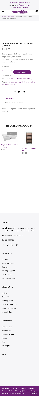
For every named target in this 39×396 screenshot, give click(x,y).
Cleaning (5, 267)
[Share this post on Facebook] (15, 92)
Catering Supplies (8, 271)
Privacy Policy (7, 312)
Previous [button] (7, 26)
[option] (19, 26)
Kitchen (14, 79)
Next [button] (34, 26)
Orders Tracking (8, 334)
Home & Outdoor (8, 263)
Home (4, 17)
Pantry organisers (8, 85)
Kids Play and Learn (9, 278)
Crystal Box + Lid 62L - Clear (9, 146)
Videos (4, 338)
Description (9, 99)
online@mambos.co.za (24, 2)
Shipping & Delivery (9, 308)
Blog (3, 342)
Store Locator (7, 327)
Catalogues (6, 346)
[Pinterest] (17, 245)
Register (5, 293)
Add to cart (22, 72)
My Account (6, 331)
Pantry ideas (22, 79)
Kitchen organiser (28, 82)
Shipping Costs (7, 301)
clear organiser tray (13, 82)
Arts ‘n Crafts (6, 274)
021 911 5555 (13, 2)
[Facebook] (3, 245)
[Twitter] (8, 245)
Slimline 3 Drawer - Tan (28, 149)
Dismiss (34, 393)
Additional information (14, 103)
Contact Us (6, 297)
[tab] (9, 99)
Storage (11, 17)
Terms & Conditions (9, 304)
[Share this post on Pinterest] (24, 92)
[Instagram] (13, 245)
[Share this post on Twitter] (19, 92)
